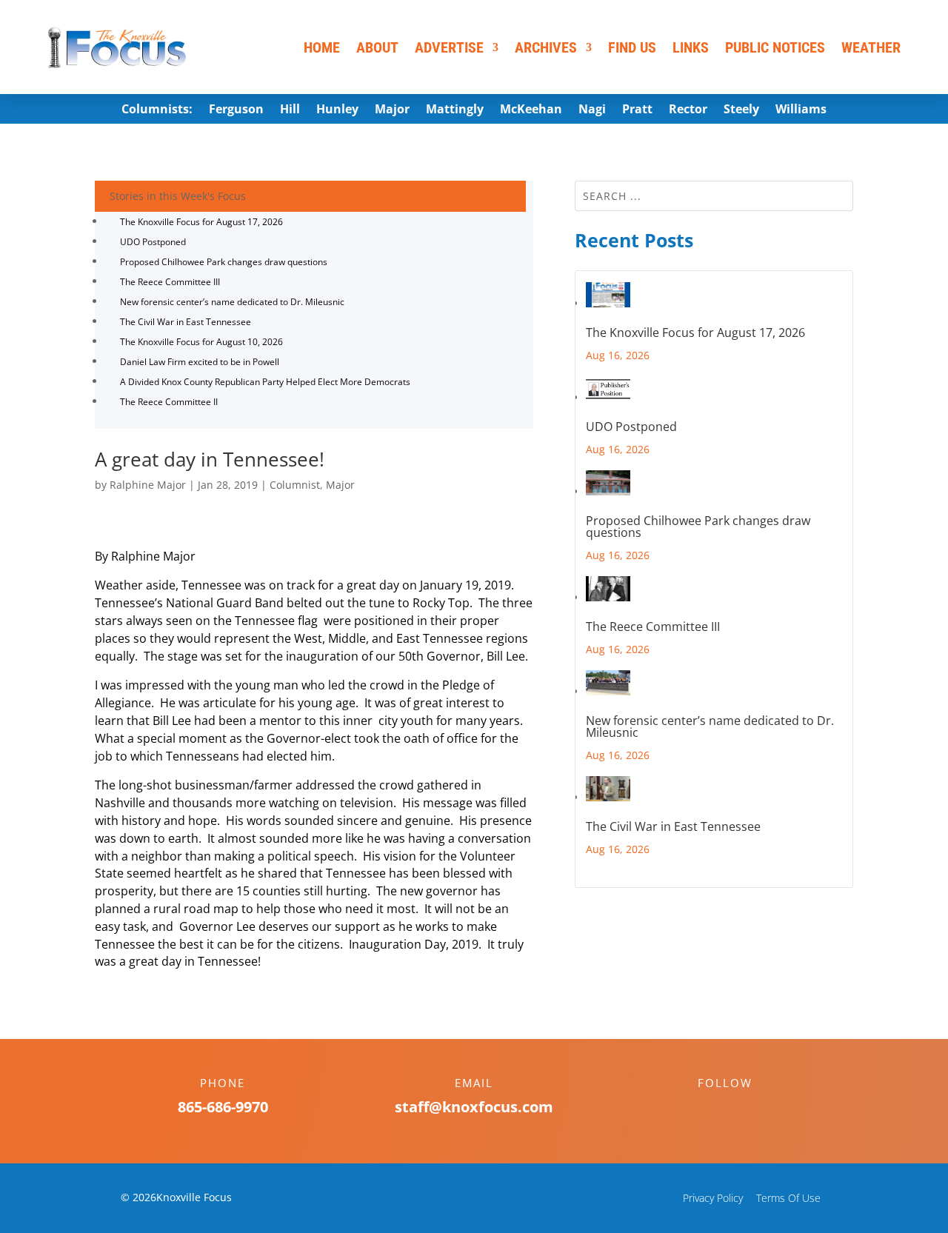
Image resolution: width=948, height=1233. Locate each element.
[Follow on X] (740, 1108)
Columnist (295, 485)
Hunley (337, 110)
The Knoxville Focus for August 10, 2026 (201, 341)
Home (322, 47)
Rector (688, 110)
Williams (801, 110)
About (377, 47)
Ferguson (236, 110)
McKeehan (531, 110)
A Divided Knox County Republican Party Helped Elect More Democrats (265, 381)
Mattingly (455, 110)
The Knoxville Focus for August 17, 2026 (201, 221)
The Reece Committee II (169, 401)
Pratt (637, 110)
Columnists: (157, 110)
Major (392, 110)
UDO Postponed (153, 241)
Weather (871, 47)
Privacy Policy (713, 1198)
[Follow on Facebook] (710, 1108)
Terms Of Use (788, 1198)
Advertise (449, 47)
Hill (290, 110)
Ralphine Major (148, 485)
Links (690, 47)
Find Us (632, 47)
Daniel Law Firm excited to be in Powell (199, 361)
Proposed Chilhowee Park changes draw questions (223, 261)
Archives (546, 47)
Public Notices (775, 47)
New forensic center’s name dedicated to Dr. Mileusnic (232, 301)
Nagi (592, 110)
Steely (741, 110)
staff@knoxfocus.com (474, 1107)
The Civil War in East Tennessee (185, 321)
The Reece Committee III (170, 281)
